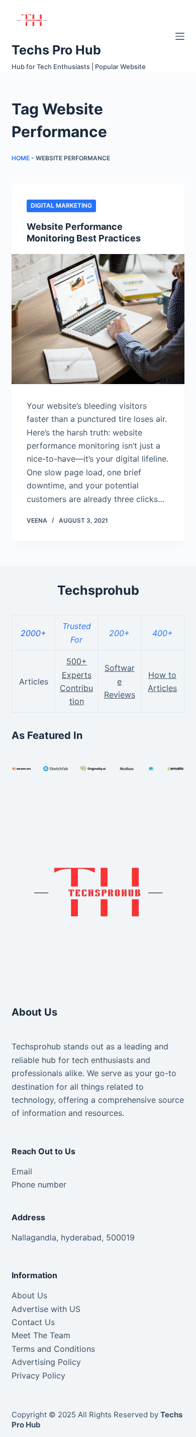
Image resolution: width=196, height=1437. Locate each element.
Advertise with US (46, 1309)
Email (22, 1171)
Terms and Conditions (53, 1349)
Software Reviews (119, 681)
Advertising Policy (46, 1362)
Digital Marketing (61, 205)
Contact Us (33, 1322)
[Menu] (179, 36)
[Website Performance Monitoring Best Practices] (98, 319)
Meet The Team (41, 1335)
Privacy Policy (38, 1375)
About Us (29, 1295)
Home (21, 158)
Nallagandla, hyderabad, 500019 (73, 1237)
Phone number (39, 1184)
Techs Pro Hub (56, 49)
